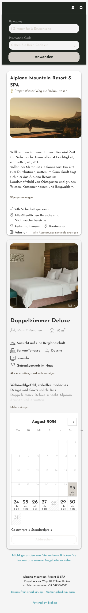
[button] (72, 422)
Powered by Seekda (44, 602)
